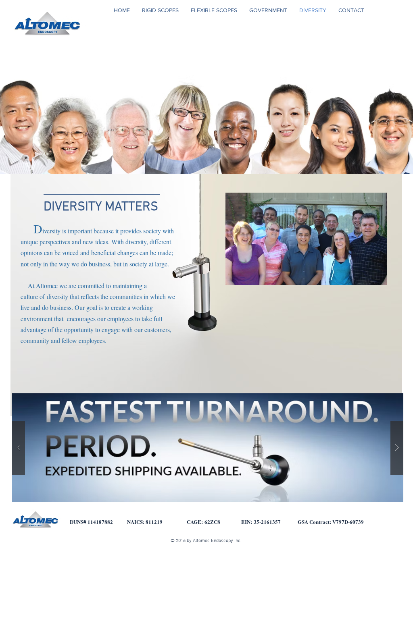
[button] (207, 447)
